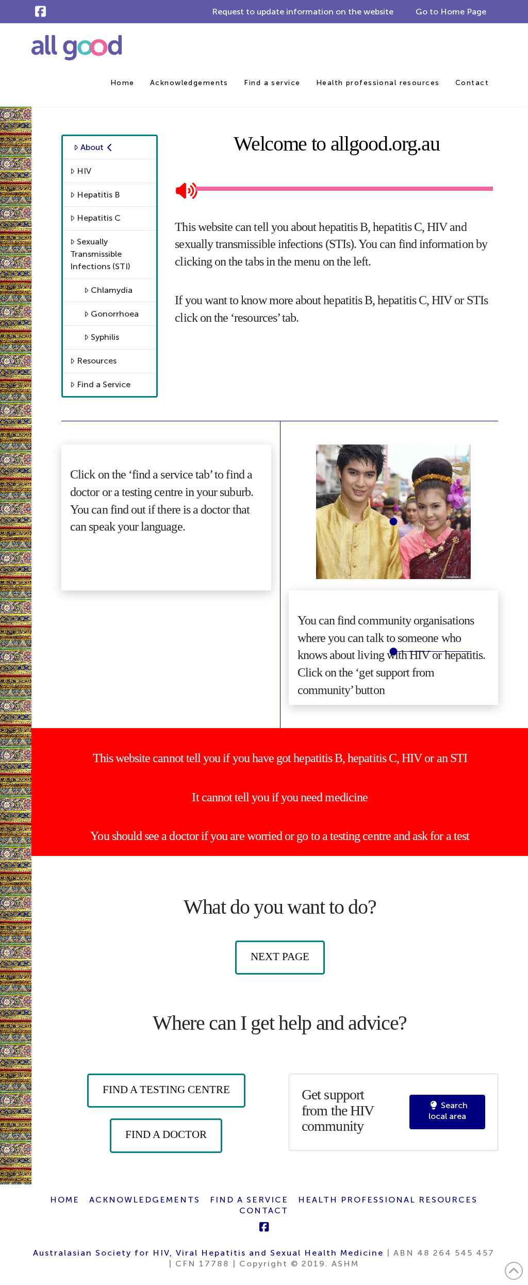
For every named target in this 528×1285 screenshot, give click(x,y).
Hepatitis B (98, 195)
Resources (97, 361)
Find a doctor (166, 1134)
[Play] (182, 189)
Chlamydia (112, 290)
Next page (280, 956)
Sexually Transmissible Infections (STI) (100, 254)
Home (64, 1200)
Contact (263, 1210)
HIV (84, 171)
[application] (336, 189)
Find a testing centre (166, 1089)
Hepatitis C (99, 218)
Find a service (249, 1200)
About (92, 147)
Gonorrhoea (115, 314)
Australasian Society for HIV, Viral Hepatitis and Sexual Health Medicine (208, 1253)
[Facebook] (40, 11)
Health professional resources (387, 1200)
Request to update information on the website (302, 12)
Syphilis (105, 337)
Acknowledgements (144, 1200)
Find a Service (103, 384)
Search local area (448, 1110)
